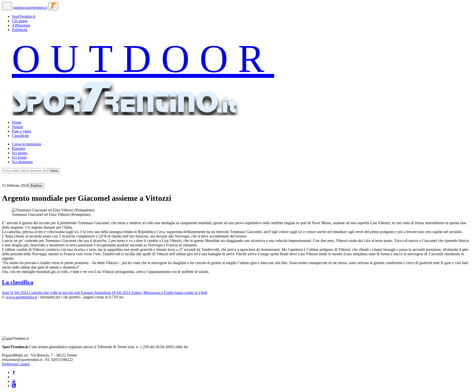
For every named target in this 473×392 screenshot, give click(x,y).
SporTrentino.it (23, 16)
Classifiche (20, 136)
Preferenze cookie (16, 364)
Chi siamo (20, 21)
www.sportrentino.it (21, 297)
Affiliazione (21, 25)
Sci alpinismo (22, 162)
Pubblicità (19, 30)
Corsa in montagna (26, 144)
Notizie (17, 127)
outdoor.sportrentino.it (30, 7)
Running (18, 148)
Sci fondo (19, 157)
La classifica (17, 282)
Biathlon (36, 185)
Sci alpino (19, 153)
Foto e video (21, 131)
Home (16, 122)
